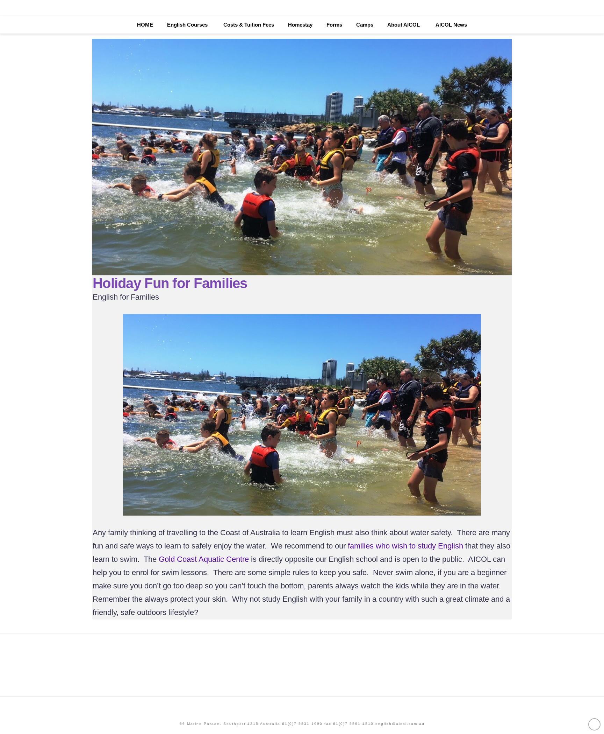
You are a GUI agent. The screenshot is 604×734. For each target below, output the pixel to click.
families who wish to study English (405, 545)
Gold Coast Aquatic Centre (204, 559)
